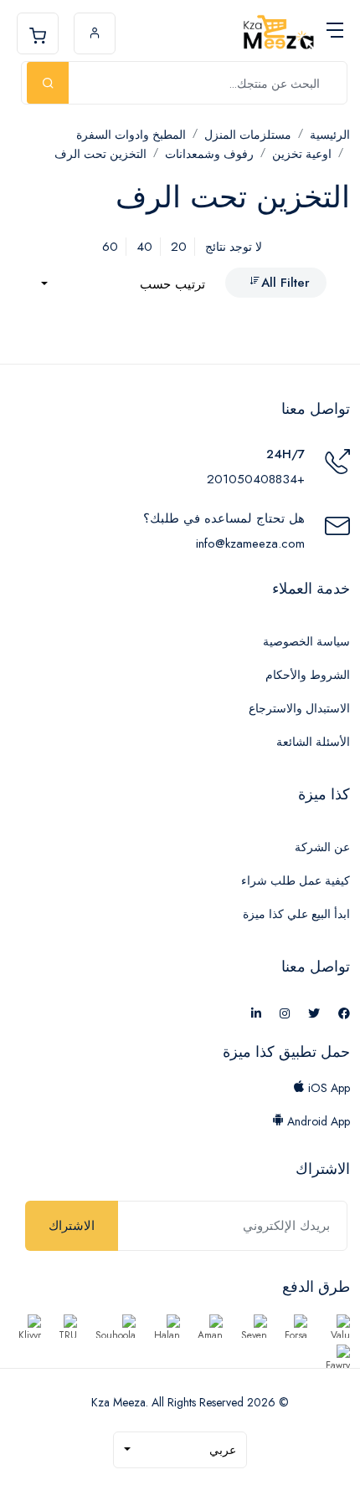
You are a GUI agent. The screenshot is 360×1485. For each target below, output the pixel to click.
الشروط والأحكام (307, 674)
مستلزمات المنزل (247, 134)
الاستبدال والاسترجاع (299, 708)
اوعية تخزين (302, 153)
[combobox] (123, 284)
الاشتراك (72, 1226)
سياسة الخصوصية (306, 641)
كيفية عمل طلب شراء (295, 880)
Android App (317, 1121)
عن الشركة (322, 847)
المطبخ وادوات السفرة (131, 134)
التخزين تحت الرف (100, 153)
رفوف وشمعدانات (209, 153)
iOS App (327, 1087)
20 (179, 246)
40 (144, 246)
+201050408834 (256, 479)
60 (110, 246)
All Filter (285, 282)
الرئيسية (330, 134)
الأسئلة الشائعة (313, 741)
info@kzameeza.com (250, 543)
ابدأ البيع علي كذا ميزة (296, 914)
